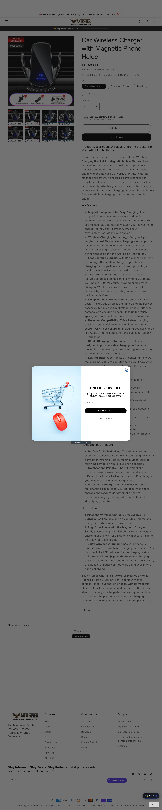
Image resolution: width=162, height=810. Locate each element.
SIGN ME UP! (105, 411)
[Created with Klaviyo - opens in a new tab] (81, 442)
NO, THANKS (106, 418)
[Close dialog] (127, 370)
